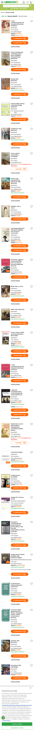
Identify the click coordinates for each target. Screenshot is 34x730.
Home (3, 12)
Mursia (15, 590)
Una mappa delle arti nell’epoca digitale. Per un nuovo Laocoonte (17, 231)
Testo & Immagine (18, 503)
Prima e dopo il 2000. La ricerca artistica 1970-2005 (17, 334)
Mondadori (17, 481)
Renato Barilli (14, 27)
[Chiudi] (30, 687)
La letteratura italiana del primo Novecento (16, 585)
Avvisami (19, 169)
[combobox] (16, 6)
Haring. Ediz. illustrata (15, 79)
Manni (15, 160)
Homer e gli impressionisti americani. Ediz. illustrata (16, 181)
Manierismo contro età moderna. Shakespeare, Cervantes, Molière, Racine (17, 427)
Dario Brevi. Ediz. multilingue (16, 666)
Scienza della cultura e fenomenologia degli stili (17, 105)
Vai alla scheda (15, 46)
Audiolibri (24, 8)
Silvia (15, 671)
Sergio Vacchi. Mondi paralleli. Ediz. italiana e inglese (17, 556)
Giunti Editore (17, 84)
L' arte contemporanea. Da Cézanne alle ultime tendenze (17, 367)
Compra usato (18, 43)
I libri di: (4, 16)
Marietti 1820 (17, 62)
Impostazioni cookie (17, 728)
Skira (15, 561)
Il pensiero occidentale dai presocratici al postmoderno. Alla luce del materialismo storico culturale (18, 526)
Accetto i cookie (17, 724)
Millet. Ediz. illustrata (17, 309)
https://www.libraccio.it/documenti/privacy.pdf (16, 705)
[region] (17, 708)
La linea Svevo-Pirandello (16, 476)
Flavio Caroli (28, 559)
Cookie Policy (6, 720)
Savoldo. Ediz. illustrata (15, 641)
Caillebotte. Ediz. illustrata (16, 129)
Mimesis (16, 535)
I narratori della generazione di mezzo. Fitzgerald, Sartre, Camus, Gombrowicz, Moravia (17, 614)
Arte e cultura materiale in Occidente (15, 155)
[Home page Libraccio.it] (11, 3)
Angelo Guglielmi (21, 501)
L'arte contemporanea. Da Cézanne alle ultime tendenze (17, 23)
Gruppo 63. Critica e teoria (17, 498)
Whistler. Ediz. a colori (16, 207)
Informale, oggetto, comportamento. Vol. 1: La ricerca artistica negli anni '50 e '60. (17, 263)
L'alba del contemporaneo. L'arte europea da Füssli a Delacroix (16, 392)
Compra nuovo (18, 38)
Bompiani (16, 456)
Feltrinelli (16, 29)
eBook (17, 8)
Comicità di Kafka (16, 452)
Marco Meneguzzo (15, 559)
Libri (11, 8)
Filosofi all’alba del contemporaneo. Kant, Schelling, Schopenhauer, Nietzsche (17, 55)
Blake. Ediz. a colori (17, 286)
